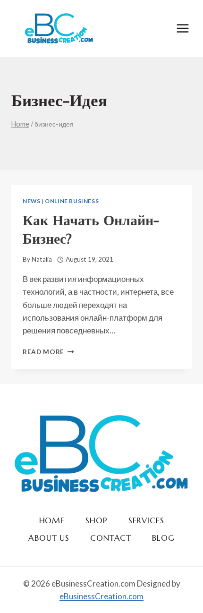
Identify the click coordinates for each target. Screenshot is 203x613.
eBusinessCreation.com (101, 596)
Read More (48, 352)
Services (146, 520)
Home (52, 520)
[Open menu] (182, 28)
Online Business (72, 200)
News (31, 200)
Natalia (42, 259)
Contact (110, 538)
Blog (163, 538)
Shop (96, 520)
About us (48, 538)
